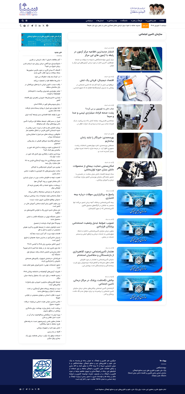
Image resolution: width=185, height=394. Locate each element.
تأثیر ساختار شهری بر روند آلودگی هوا (47, 181)
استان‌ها (100, 20)
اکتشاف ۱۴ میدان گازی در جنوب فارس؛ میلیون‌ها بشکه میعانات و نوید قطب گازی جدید (43, 71)
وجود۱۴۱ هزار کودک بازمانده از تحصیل (47, 223)
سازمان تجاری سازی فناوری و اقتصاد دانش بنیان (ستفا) (147, 373)
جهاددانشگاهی (161, 367)
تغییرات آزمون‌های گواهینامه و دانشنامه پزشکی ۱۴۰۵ (42, 271)
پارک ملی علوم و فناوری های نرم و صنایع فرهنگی (149, 370)
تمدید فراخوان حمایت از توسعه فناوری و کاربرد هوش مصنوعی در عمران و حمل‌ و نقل (41, 228)
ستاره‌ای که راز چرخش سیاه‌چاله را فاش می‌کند (44, 192)
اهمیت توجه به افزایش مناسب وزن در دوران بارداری (41, 177)
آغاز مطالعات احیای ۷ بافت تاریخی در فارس (44, 59)
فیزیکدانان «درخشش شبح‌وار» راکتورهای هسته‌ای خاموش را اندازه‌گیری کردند (42, 259)
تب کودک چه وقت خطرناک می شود (47, 76)
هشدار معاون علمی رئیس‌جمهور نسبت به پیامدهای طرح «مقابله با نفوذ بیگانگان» (42, 322)
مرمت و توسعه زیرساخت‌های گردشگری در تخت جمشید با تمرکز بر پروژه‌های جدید (43, 290)
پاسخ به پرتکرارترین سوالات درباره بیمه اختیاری (94, 196)
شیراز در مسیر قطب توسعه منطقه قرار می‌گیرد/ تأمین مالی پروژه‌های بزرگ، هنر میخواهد (42, 122)
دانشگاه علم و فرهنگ (159, 375)
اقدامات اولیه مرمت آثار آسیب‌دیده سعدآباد (45, 233)
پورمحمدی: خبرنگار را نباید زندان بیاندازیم (97, 139)
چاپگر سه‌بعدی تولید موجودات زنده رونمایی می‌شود (42, 195)
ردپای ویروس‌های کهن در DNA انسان (47, 104)
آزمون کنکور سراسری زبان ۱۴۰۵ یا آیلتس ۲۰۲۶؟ (43, 244)
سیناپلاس (89, 20)
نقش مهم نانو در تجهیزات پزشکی (48, 328)
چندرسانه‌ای (112, 20)
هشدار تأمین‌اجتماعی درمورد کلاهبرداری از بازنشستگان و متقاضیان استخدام (93, 253)
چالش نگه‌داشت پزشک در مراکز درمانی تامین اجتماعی (93, 282)
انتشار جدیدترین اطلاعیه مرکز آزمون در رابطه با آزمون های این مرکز (94, 53)
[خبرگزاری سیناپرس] (145, 9)
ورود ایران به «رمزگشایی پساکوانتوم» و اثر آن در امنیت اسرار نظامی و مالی (43, 316)
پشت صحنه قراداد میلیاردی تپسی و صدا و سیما (93, 112)
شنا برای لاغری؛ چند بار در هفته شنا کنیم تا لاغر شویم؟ (41, 248)
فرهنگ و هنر (137, 20)
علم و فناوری (151, 20)
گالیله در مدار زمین (53, 332)
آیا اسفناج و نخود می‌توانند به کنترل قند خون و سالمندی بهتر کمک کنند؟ (43, 148)
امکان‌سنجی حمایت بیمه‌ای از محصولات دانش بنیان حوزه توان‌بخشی (93, 168)
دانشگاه (124, 20)
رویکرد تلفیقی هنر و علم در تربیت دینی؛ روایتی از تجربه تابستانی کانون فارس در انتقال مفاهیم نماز (43, 129)
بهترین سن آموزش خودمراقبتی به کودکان (45, 167)
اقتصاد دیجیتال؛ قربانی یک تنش (97, 80)
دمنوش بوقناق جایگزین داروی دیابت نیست (45, 199)
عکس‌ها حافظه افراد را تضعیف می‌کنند (47, 80)
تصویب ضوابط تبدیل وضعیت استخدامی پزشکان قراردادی (93, 224)
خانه (162, 20)
